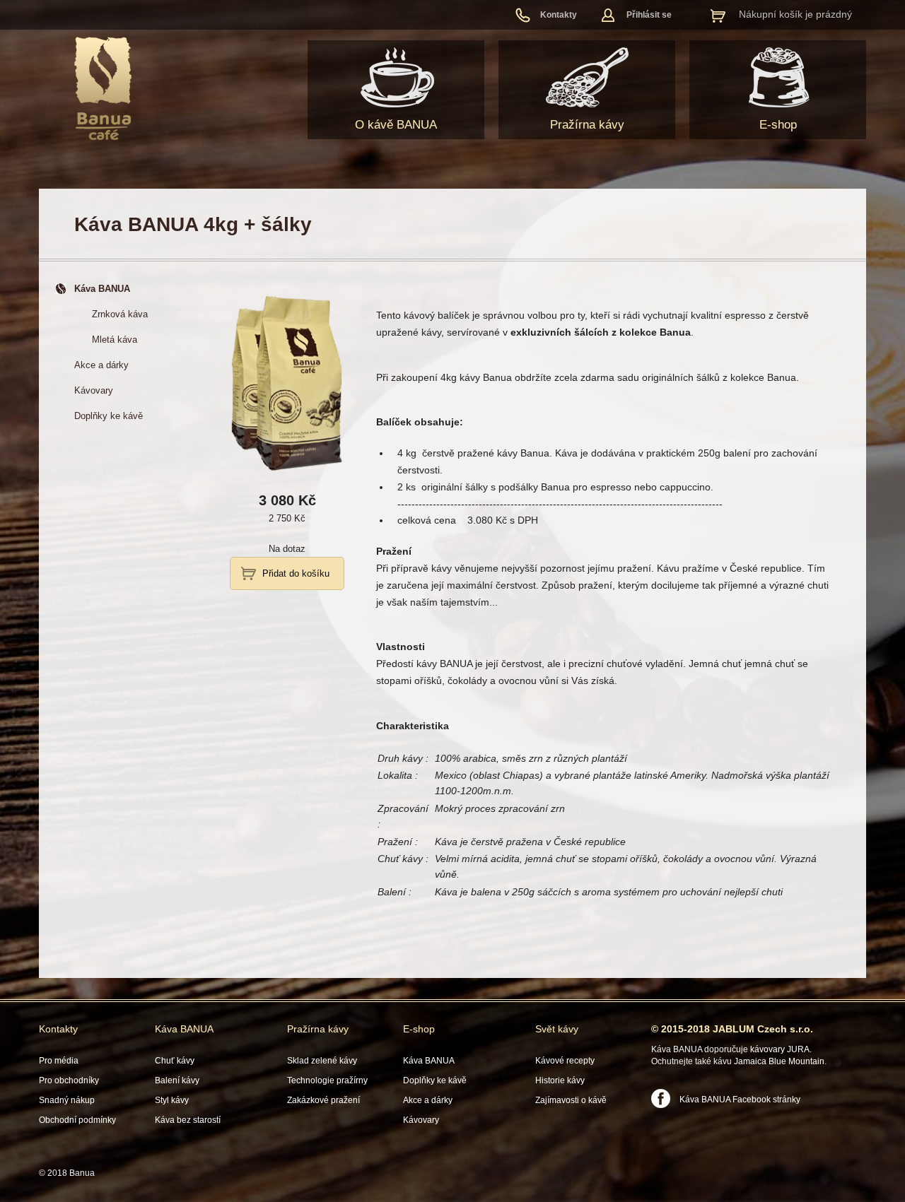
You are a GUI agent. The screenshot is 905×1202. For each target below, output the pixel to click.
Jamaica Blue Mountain (779, 1061)
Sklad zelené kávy (322, 1061)
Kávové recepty (565, 1061)
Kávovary (421, 1120)
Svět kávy (556, 1029)
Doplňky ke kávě (435, 1080)
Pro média (58, 1061)
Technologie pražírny (327, 1080)
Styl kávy (172, 1100)
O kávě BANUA (396, 124)
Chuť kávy (174, 1061)
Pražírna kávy (587, 124)
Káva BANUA (184, 1029)
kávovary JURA (780, 1049)
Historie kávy (560, 1080)
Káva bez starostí (188, 1120)
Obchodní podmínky (77, 1120)
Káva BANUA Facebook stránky (739, 1099)
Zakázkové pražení (323, 1100)
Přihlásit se (649, 15)
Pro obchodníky (69, 1080)
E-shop (778, 124)
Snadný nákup (67, 1100)
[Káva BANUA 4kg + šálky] (287, 471)
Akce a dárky (427, 1100)
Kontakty (558, 15)
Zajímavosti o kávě (571, 1100)
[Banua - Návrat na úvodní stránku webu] (103, 88)
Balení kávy (177, 1080)
